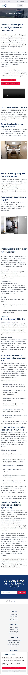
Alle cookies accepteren (14, 668)
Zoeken (21, 5)
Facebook (4, 1)
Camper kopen (14, 614)
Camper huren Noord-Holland (14, 640)
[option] (14, 13)
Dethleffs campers (14, 627)
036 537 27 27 (22, 1)
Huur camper (14, 646)
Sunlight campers (14, 629)
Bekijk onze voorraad (8, 79)
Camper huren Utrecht (14, 642)
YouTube (9, 1)
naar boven (19, 601)
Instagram (2, 1)
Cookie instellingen (14, 671)
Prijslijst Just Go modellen (10, 83)
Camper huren (14, 616)
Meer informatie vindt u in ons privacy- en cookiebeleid (11, 663)
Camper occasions (14, 633)
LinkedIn (6, 1)
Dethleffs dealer (14, 620)
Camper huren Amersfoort (14, 644)
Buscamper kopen (14, 631)
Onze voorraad (14, 618)
